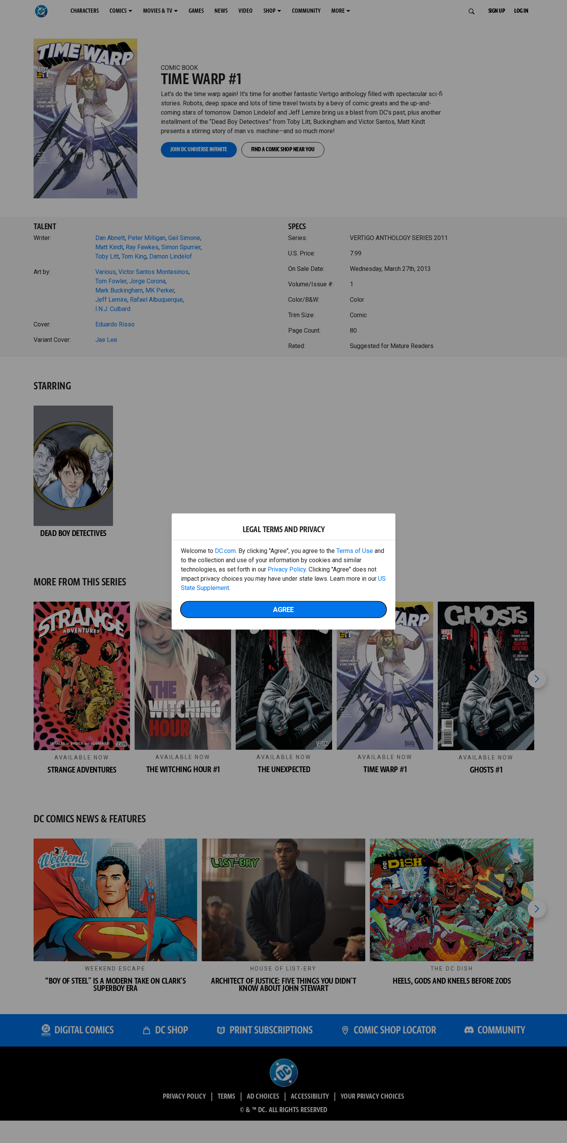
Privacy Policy (287, 569)
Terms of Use (354, 551)
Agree (283, 609)
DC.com (225, 551)
